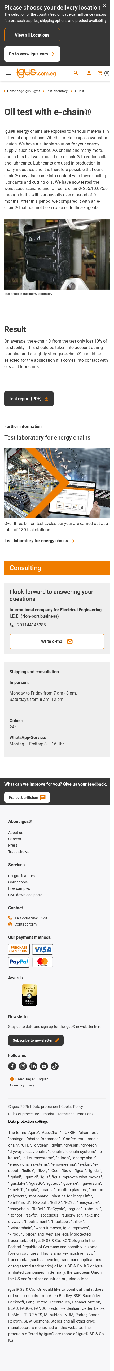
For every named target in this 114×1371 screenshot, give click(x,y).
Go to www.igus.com (28, 53)
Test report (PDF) (25, 398)
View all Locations (32, 35)
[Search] (76, 73)
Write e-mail (52, 641)
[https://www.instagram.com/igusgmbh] (23, 1066)
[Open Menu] (8, 73)
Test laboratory (56, 91)
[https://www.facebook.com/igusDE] (12, 1066)
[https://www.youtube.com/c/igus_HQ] (44, 1066)
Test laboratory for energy (36, 540)
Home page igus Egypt (23, 91)
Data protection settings (28, 1121)
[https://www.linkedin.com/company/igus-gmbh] (33, 1066)
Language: (32, 1079)
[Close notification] (104, 6)
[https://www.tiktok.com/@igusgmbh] (55, 1066)
